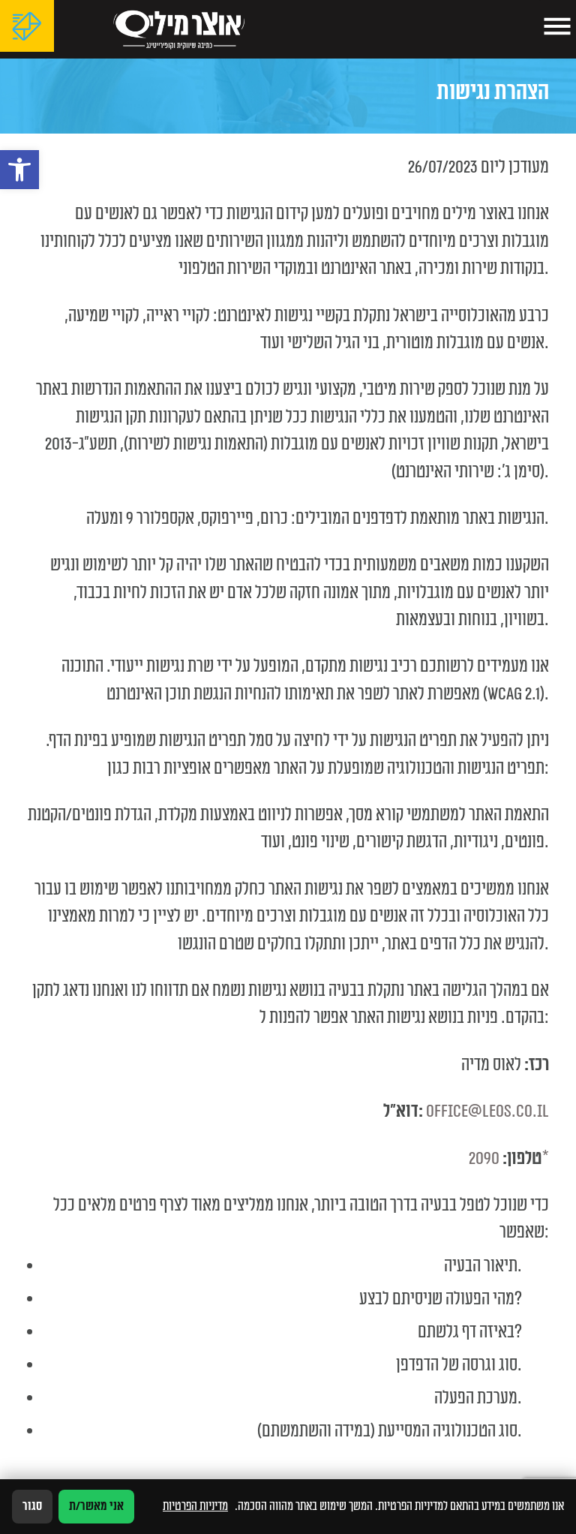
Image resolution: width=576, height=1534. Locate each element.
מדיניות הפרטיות (195, 1506)
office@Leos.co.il (487, 1111)
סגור (32, 1506)
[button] (19, 169)
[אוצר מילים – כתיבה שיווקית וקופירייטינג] (177, 29)
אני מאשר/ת (96, 1506)
